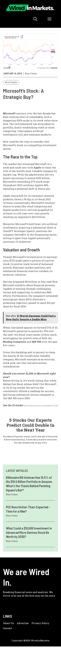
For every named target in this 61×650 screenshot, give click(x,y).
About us (8, 623)
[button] (35, 19)
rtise (26, 623)
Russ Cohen (31, 73)
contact (7, 628)
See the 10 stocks (13, 405)
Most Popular (11, 82)
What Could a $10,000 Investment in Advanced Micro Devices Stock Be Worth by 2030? (29, 532)
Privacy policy (40, 623)
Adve (20, 623)
